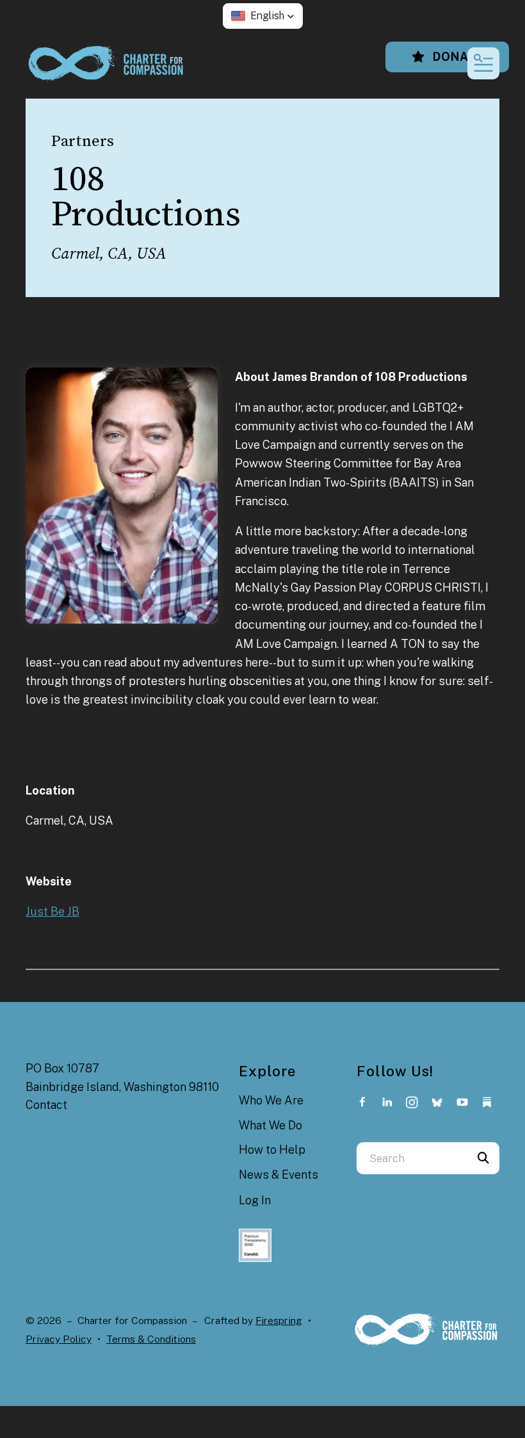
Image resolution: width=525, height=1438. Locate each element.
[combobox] (412, 1158)
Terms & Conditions (151, 1339)
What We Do (270, 1125)
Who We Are (271, 1100)
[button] (263, 16)
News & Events (278, 1174)
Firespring (278, 1320)
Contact (46, 1104)
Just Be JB (52, 911)
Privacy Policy (59, 1339)
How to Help (272, 1149)
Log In (255, 1200)
